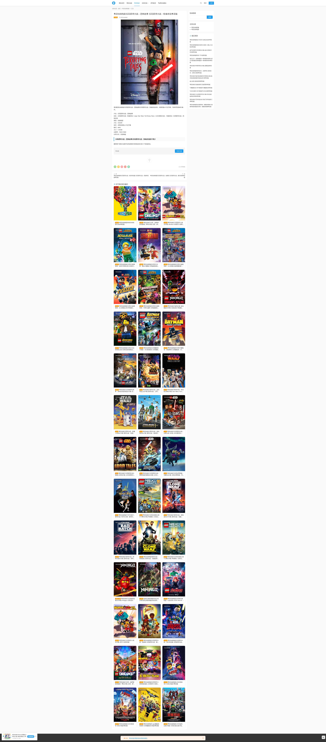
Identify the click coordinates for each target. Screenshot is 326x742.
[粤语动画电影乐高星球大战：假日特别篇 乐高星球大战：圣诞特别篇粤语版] (173, 621)
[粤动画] (113, 3)
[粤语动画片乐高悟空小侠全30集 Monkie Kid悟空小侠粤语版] (173, 203)
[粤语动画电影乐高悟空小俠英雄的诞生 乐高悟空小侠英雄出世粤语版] (149, 663)
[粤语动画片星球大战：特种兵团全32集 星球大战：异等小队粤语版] (125, 537)
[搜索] (201, 3)
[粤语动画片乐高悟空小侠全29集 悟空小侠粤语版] (125, 621)
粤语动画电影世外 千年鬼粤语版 (198, 55)
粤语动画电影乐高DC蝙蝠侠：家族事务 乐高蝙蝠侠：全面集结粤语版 (174, 348)
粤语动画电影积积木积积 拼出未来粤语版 (124, 223)
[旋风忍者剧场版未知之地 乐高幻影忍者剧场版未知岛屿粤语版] (149, 579)
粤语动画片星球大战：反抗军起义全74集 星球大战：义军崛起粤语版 (149, 390)
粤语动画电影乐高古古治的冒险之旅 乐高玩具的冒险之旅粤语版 (124, 348)
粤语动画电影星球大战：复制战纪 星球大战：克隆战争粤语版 (149, 557)
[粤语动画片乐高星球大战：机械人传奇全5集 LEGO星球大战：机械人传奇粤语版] (125, 454)
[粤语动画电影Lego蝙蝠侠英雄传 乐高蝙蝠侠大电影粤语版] (149, 705)
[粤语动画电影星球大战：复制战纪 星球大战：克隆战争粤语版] (149, 537)
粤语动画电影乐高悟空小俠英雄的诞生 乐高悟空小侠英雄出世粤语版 (149, 683)
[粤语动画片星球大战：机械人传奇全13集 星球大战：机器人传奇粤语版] (125, 412)
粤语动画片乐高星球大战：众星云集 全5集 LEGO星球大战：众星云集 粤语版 (174, 432)
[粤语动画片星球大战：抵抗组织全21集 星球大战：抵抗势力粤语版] (149, 412)
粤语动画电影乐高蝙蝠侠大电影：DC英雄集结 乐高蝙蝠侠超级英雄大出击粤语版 (149, 348)
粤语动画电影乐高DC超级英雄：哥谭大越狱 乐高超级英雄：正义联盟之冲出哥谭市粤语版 (149, 307)
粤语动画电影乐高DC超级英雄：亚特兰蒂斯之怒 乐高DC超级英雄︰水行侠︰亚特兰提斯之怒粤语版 (125, 265)
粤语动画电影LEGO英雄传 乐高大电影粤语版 (124, 724)
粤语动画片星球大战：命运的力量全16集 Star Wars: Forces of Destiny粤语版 (174, 390)
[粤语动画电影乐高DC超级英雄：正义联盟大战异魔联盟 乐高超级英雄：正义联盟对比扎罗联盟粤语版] (173, 245)
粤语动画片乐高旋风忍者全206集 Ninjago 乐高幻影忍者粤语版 (125, 599)
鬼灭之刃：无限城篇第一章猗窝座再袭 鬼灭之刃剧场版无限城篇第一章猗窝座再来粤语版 (201, 60)
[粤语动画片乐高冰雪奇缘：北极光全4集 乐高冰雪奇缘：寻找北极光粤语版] (173, 454)
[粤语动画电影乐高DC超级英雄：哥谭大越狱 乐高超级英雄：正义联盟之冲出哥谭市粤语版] (149, 287)
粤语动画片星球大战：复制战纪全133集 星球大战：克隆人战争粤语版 (174, 516)
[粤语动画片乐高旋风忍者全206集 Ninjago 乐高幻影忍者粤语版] (125, 579)
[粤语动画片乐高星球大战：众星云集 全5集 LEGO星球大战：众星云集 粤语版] (173, 412)
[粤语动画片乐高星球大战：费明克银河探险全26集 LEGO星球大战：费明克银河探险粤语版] (149, 454)
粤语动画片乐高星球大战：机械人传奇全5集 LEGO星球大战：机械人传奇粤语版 (125, 474)
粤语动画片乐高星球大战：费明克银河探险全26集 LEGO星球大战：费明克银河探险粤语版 (149, 474)
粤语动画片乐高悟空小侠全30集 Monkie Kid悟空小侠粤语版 (173, 223)
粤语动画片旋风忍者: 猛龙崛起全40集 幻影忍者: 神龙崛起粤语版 (174, 307)
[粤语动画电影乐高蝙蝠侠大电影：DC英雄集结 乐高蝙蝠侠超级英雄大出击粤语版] (149, 329)
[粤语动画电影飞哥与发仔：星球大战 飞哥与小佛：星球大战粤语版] (125, 496)
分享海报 (182, 166)
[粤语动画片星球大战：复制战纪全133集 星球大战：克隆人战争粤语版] (173, 496)
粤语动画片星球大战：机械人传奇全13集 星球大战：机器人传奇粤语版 (125, 432)
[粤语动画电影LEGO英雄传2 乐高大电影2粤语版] (173, 663)
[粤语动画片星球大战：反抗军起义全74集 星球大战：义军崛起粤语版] (149, 370)
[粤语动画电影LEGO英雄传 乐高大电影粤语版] (125, 705)
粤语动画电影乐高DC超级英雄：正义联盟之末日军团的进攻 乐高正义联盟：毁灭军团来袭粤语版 (125, 307)
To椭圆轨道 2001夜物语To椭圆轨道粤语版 (201, 87)
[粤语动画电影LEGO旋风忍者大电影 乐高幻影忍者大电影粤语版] (173, 705)
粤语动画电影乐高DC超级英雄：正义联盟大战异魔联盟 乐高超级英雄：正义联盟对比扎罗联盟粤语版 (174, 265)
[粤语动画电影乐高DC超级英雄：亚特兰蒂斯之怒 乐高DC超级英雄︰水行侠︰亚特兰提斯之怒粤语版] (125, 245)
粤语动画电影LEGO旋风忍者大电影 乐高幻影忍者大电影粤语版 (173, 724)
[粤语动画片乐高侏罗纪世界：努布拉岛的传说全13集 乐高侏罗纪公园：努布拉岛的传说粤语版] (125, 370)
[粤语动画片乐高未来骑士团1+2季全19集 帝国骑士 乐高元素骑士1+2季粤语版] (173, 537)
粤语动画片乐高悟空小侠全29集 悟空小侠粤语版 (124, 641)
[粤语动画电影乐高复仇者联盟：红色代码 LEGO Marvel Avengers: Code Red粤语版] (173, 579)
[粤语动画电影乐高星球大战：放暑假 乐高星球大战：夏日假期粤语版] (149, 621)
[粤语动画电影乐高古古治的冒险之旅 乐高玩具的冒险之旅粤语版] (125, 329)
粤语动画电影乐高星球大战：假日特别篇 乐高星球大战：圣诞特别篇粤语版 (173, 641)
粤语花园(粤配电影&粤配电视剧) (138, 738)
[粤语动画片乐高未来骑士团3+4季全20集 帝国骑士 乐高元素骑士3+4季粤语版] (149, 496)
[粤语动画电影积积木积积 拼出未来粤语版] (125, 203)
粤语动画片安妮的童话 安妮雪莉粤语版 (200, 84)
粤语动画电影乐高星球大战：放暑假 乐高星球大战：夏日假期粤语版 (149, 641)
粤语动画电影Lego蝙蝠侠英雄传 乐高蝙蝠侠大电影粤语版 (149, 724)
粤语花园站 (163, 3)
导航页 (154, 3)
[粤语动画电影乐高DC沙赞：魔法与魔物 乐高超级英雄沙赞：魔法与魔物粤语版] (149, 245)
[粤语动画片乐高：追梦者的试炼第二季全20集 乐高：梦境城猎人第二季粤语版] (149, 203)
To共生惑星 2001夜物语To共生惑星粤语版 (201, 91)
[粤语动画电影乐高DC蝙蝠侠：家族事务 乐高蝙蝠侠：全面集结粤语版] (173, 329)
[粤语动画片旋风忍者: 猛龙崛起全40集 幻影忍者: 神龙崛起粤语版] (173, 287)
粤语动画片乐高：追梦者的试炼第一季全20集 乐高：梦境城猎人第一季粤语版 (125, 683)
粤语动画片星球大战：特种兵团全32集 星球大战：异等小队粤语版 (125, 557)
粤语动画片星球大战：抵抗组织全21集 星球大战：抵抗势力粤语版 (149, 432)
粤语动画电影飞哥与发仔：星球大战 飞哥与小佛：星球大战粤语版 (125, 516)
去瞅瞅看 (30, 736)
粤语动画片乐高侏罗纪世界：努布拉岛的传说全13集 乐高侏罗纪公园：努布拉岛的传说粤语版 (125, 390)
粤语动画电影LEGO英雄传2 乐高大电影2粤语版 (173, 683)
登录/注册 (179, 151)
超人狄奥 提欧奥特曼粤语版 (197, 81)
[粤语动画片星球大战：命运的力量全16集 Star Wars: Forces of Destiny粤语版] (173, 370)
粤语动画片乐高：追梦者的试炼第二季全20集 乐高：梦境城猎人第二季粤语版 (149, 223)
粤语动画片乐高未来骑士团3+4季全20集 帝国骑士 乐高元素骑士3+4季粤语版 (149, 516)
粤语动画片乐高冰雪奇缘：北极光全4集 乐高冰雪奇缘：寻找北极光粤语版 (174, 474)
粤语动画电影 (124, 17)
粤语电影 (137, 3)
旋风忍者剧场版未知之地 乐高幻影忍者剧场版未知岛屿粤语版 (149, 599)
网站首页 (121, 3)
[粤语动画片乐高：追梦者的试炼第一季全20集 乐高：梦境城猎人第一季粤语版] (125, 663)
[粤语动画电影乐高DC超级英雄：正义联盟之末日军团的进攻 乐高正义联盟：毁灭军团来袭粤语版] (125, 287)
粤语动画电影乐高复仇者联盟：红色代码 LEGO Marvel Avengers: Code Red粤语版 (173, 599)
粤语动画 (129, 3)
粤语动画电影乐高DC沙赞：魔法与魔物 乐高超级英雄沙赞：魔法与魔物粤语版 (149, 265)
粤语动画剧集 (143, 188)
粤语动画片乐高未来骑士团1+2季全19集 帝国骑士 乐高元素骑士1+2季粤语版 (174, 557)
